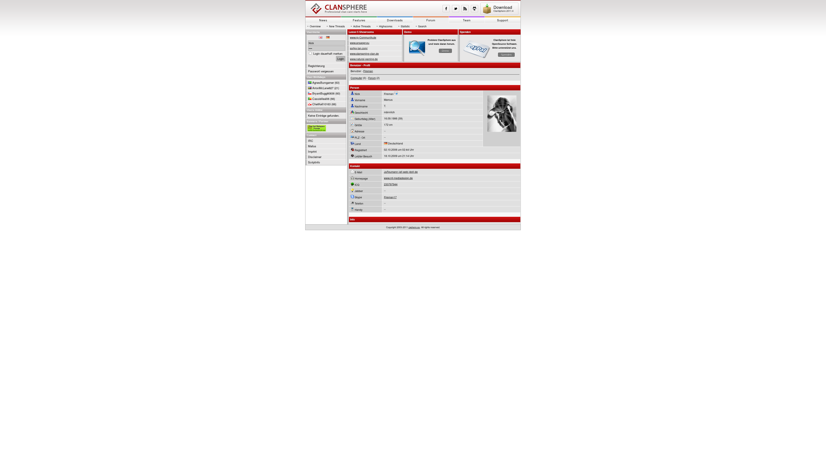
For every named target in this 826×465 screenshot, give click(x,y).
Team (467, 20)
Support (502, 20)
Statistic (404, 26)
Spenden (506, 54)
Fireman (368, 71)
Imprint (312, 151)
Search (421, 26)
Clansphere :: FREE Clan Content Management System (339, 8)
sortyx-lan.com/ (359, 48)
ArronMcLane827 (322, 88)
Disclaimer (314, 157)
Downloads (395, 20)
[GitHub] (474, 8)
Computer (356, 78)
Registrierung (316, 66)
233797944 (391, 184)
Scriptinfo (314, 162)
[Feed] (465, 8)
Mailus (312, 146)
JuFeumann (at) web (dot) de (401, 172)
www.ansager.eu (359, 43)
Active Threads (361, 26)
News (323, 20)
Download (503, 8)
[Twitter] (455, 8)
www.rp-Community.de (363, 37)
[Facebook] (446, 8)
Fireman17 (390, 197)
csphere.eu (414, 227)
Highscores (384, 26)
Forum (430, 20)
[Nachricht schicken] (396, 94)
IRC (310, 141)
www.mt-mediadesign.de (398, 178)
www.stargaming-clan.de (364, 53)
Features (359, 20)
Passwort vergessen (321, 71)
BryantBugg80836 (323, 93)
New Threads (336, 26)
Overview (314, 26)
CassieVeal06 (320, 99)
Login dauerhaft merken (327, 53)
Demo (445, 51)
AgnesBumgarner (323, 83)
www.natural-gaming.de (364, 59)
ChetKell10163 (321, 104)
